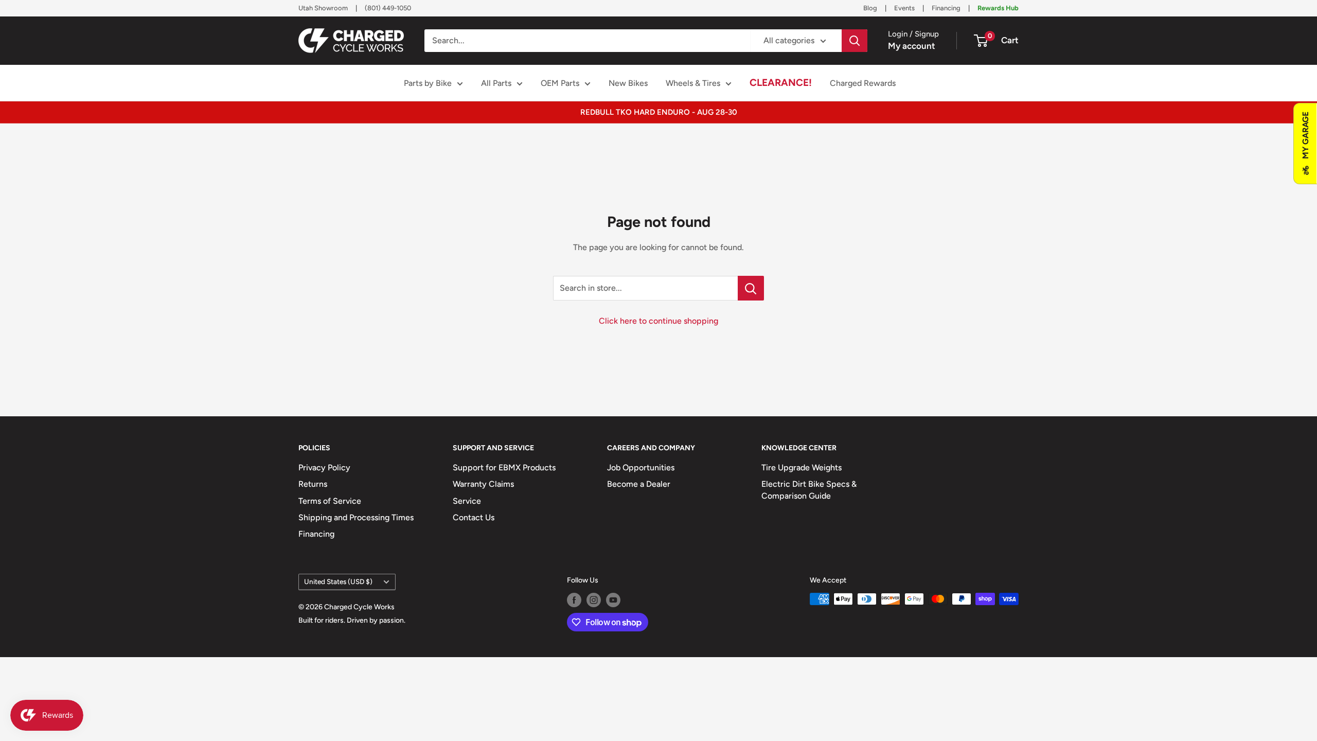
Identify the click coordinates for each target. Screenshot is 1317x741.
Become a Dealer (638, 484)
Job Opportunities (640, 467)
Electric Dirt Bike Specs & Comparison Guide (809, 489)
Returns (312, 484)
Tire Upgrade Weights (801, 467)
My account (911, 46)
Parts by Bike (428, 83)
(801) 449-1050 (388, 8)
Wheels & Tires (693, 83)
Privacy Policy (324, 467)
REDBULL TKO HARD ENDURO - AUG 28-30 (658, 112)
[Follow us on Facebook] (574, 600)
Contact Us (473, 517)
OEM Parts (560, 83)
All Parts (496, 83)
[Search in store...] (751, 288)
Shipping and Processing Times (356, 517)
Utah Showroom (323, 8)
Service (467, 501)
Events (904, 8)
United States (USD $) (338, 581)
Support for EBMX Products (504, 467)
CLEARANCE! (781, 83)
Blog (870, 8)
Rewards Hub (998, 8)
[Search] (854, 40)
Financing (946, 8)
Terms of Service (329, 501)
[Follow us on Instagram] (593, 600)
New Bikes (628, 83)
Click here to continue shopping (658, 321)
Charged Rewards (863, 83)
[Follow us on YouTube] (613, 600)
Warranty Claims (483, 484)
